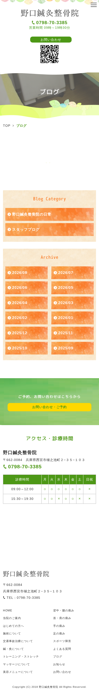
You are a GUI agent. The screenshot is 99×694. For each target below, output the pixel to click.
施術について (12, 633)
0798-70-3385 (51, 22)
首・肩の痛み (62, 618)
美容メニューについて (18, 672)
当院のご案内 (12, 618)
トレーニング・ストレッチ (21, 656)
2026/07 (65, 273)
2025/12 (19, 333)
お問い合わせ (51, 39)
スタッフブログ (26, 229)
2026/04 (19, 303)
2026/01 (65, 318)
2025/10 (19, 348)
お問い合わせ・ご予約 (49, 407)
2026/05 (65, 288)
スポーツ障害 (62, 641)
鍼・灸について (13, 649)
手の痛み (59, 626)
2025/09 (65, 348)
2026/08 (19, 273)
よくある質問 (62, 649)
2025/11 (65, 333)
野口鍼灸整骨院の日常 (31, 214)
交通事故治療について (18, 641)
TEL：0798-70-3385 (23, 597)
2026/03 (65, 303)
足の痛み (59, 633)
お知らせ (59, 664)
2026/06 (19, 288)
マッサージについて (16, 664)
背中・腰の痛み (63, 610)
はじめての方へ (13, 626)
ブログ (57, 656)
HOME (7, 610)
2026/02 (19, 318)
